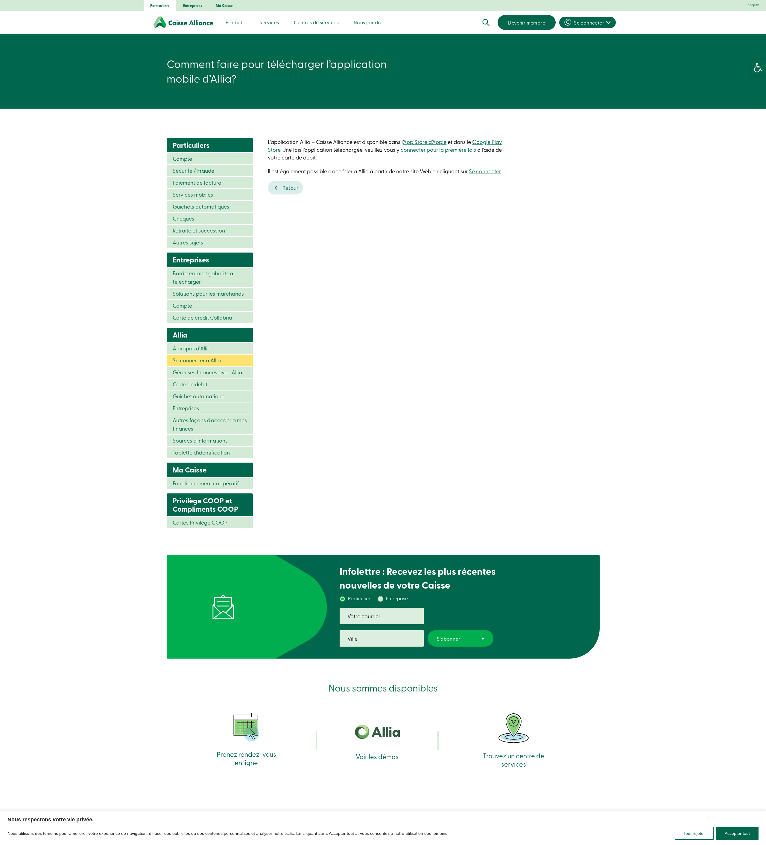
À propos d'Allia (192, 348)
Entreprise (397, 598)
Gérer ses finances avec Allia (207, 372)
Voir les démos (377, 756)
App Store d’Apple (424, 141)
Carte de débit (190, 384)
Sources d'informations (200, 440)
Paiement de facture (197, 182)
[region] (383, 828)
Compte (182, 158)
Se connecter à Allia (197, 360)
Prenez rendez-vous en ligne (246, 758)
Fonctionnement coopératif (206, 483)
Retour (290, 187)
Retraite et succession (199, 230)
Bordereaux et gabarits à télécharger (203, 277)
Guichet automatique (198, 396)
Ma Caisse (224, 5)
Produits (235, 22)
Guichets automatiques (201, 206)
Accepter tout (737, 833)
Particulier (359, 598)
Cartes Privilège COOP (200, 522)
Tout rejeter (694, 833)
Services (269, 22)
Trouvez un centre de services (513, 759)
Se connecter (589, 22)
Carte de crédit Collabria (202, 317)
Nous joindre (368, 22)
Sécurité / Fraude (193, 170)
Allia (180, 334)
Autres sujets (188, 242)
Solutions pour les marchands (208, 293)
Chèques (183, 218)
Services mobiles (193, 194)
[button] (758, 67)
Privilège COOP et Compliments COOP (205, 504)
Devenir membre (526, 22)
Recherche (486, 22)
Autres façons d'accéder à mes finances (210, 424)
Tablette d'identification (201, 452)
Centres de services (316, 22)
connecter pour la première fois (438, 149)
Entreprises (192, 5)
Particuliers (160, 5)
